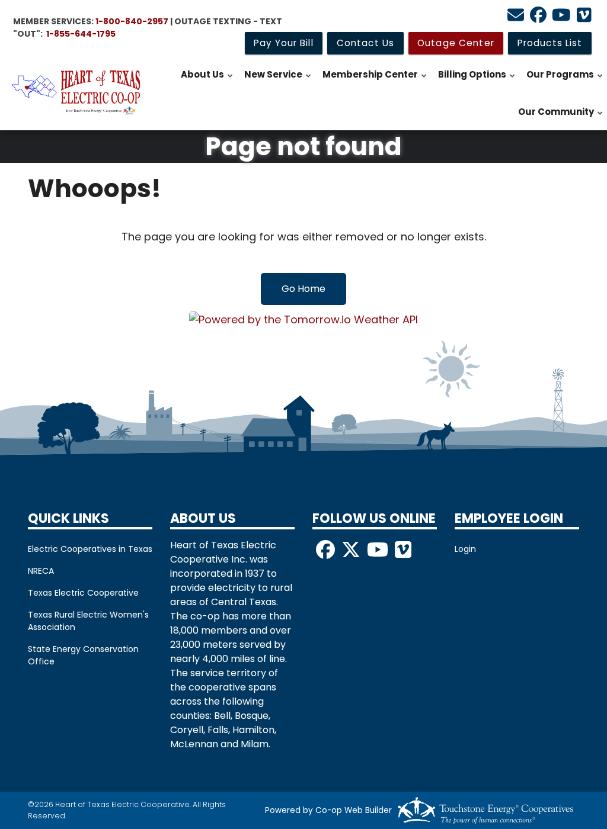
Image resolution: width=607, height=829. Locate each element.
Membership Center (375, 80)
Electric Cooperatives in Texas (90, 549)
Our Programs (565, 80)
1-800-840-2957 (131, 21)
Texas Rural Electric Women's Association (88, 621)
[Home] (76, 92)
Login (465, 549)
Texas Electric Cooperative (83, 593)
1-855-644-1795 (81, 34)
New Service (278, 80)
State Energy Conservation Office (83, 655)
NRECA (41, 571)
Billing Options (477, 80)
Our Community (561, 117)
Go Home (303, 288)
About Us (207, 80)
